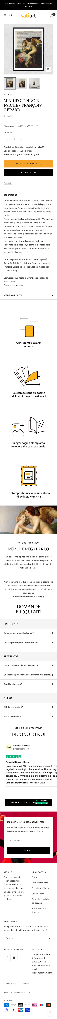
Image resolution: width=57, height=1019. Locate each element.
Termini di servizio (40, 882)
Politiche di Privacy (40, 888)
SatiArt (8, 94)
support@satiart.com (42, 972)
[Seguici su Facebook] (7, 957)
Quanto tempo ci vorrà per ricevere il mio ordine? (27, 674)
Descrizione (10, 195)
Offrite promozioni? (13, 707)
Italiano (26, 984)
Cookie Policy (38, 893)
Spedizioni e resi (13, 295)
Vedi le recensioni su (22, 802)
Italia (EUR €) (11, 984)
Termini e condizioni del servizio (41, 901)
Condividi (8, 183)
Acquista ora (28, 173)
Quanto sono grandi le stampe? (19, 633)
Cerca (34, 877)
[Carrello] (51, 15)
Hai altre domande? (13, 716)
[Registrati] (48, 938)
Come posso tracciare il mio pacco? (21, 665)
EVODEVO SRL (39, 961)
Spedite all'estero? (13, 684)
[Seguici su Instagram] (13, 957)
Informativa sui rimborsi (39, 910)
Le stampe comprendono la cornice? (21, 642)
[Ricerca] (10, 15)
